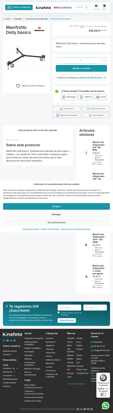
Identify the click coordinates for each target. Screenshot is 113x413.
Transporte (50, 353)
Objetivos (50, 346)
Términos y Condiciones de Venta (34, 392)
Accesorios (51, 371)
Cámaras (49, 338)
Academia (9, 368)
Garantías (28, 355)
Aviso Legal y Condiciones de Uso (76, 229)
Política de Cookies (30, 229)
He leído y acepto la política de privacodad (71, 314)
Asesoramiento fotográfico (31, 343)
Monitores (50, 363)
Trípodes (18, 19)
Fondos (49, 367)
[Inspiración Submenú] (15, 372)
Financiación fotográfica (29, 364)
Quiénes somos (10, 351)
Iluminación (50, 342)
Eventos (6, 386)
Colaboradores (9, 383)
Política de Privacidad (50, 229)
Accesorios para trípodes (36, 19)
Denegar (56, 214)
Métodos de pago (32, 369)
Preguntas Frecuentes (34, 338)
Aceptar (56, 206)
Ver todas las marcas (76, 384)
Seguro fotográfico (32, 348)
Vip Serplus (29, 352)
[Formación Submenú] (14, 376)
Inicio (8, 19)
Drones (49, 356)
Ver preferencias (56, 222)
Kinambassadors (10, 379)
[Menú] (108, 374)
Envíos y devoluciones (30, 373)
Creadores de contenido (52, 375)
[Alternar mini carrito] (104, 5)
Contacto (7, 355)
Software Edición (53, 360)
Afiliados (28, 359)
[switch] (103, 394)
